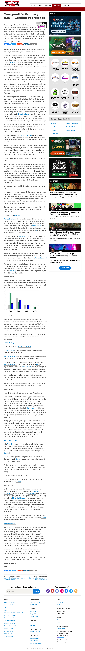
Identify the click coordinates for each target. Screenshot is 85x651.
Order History (34, 640)
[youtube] (52, 591)
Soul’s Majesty (9, 343)
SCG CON (48, 5)
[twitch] (47, 591)
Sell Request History (35, 643)
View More (65, 268)
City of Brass (31, 408)
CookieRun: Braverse (9, 623)
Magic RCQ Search (35, 614)
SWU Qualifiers (34, 616)
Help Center (60, 602)
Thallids (9, 444)
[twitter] (71, 591)
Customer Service (63, 609)
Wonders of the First (9, 618)
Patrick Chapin (9, 219)
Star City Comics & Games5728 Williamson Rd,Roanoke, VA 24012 (64, 633)
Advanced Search (35, 602)
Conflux (18, 459)
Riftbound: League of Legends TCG (75, 70)
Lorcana (55, 83)
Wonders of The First (65, 98)
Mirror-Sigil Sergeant (19, 498)
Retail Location (62, 626)
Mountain (13, 62)
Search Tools (35, 600)
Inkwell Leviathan (10, 523)
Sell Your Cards (64, 2)
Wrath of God (36, 226)
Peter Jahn (8, 41)
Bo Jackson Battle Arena (55, 98)
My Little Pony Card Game (65, 112)
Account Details (34, 638)
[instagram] (61, 591)
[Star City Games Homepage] (14, 3)
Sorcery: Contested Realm (75, 84)
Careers (59, 622)
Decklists (65, 5)
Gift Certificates (71, 127)
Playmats (53, 130)
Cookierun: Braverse (75, 111)
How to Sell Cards (35, 632)
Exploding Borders (24, 114)
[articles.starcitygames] (75, 591)
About (59, 617)
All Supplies (54, 134)
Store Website (61, 628)
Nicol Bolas (32, 493)
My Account (34, 636)
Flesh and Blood (75, 98)
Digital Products (71, 130)
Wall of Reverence (26, 135)
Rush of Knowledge (24, 346)
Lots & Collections (72, 123)
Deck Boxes (54, 127)
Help (71, 2)
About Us (59, 619)
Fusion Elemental (41, 258)
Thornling (17, 215)
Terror (38, 364)
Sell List (40, 5)
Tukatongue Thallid (11, 440)
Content (56, 5)
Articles (32, 623)
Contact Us (60, 605)
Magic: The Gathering (55, 70)
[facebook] (66, 591)
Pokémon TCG (65, 69)
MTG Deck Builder (35, 605)
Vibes (65, 83)
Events (32, 609)
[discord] (57, 591)
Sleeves (53, 123)
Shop (33, 5)
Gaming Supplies (8, 628)
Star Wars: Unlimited (55, 111)
